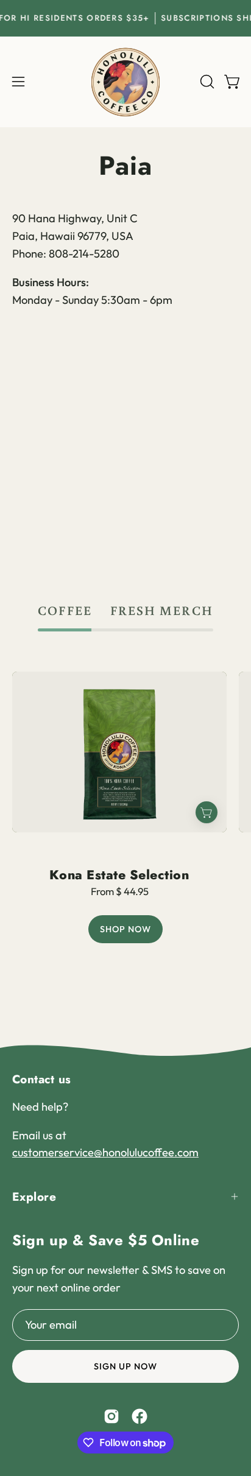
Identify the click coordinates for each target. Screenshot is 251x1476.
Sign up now (126, 1366)
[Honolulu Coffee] (125, 82)
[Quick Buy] (206, 812)
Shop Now (126, 929)
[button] (205, 81)
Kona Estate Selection (119, 874)
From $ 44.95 (120, 892)
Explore (34, 1196)
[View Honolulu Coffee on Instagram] (111, 1416)
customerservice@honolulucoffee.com (105, 1152)
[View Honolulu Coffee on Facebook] (139, 1416)
